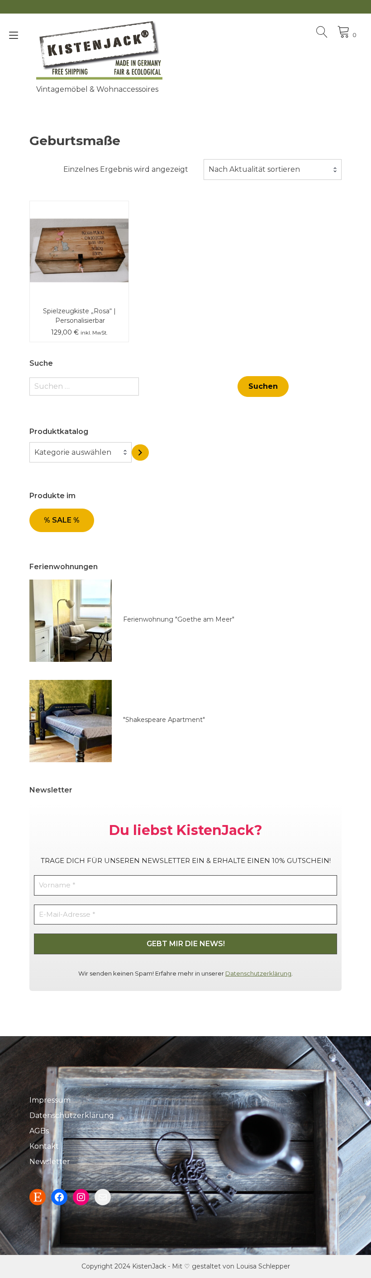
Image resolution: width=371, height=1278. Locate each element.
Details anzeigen (79, 257)
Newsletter (49, 1161)
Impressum (50, 1100)
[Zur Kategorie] (140, 452)
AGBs (39, 1131)
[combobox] (273, 169)
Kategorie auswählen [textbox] (72, 452)
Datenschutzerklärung (258, 973)
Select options (79, 230)
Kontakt (44, 1146)
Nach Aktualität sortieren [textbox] (254, 169)
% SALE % (62, 520)
